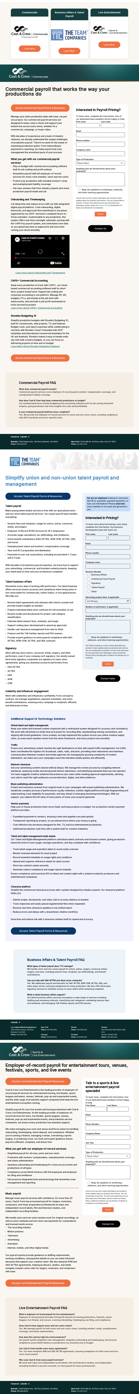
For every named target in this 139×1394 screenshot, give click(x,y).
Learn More (29, 49)
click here (120, 504)
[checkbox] (109, 583)
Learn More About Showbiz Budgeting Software (35, 346)
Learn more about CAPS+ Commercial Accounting (36, 308)
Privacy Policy (104, 205)
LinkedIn (23, 437)
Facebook (15, 437)
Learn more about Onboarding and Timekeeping (40, 272)
